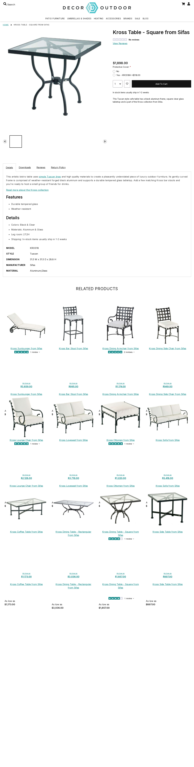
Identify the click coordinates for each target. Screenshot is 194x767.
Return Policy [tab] (58, 167)
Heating (98, 18)
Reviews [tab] (40, 167)
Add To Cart (161, 84)
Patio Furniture (55, 18)
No (117, 71)
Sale (137, 18)
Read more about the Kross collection (27, 190)
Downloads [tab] (25, 167)
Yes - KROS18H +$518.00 (128, 75)
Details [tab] (9, 167)
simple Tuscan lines (50, 176)
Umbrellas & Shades (79, 18)
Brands (128, 18)
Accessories (113, 18)
